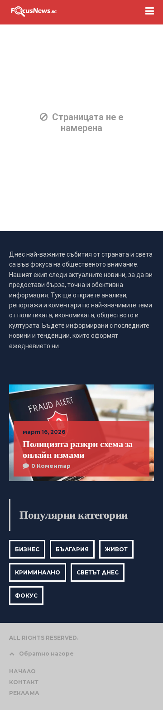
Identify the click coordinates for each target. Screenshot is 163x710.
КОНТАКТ (23, 682)
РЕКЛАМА (24, 693)
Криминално (37, 572)
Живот (116, 549)
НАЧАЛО (22, 671)
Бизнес (27, 549)
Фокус (26, 595)
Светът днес (98, 572)
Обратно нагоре (46, 653)
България (72, 549)
